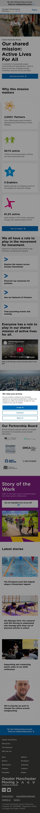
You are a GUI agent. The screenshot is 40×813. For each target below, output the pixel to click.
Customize (20, 413)
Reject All (20, 418)
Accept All (20, 407)
